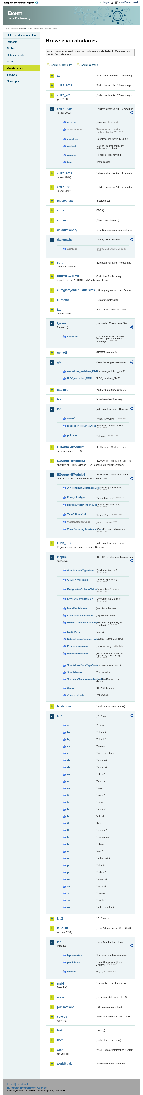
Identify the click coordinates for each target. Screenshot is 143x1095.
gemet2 (62, 352)
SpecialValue (74, 672)
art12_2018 (64, 95)
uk (68, 907)
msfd (60, 983)
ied (59, 409)
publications (65, 1007)
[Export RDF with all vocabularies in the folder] (131, 113)
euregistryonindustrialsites (76, 290)
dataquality (65, 239)
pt (68, 872)
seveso (62, 1016)
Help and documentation (21, 35)
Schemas (12, 61)
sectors (71, 971)
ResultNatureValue (77, 653)
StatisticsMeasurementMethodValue (81, 679)
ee (68, 774)
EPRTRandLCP (68, 276)
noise (61, 997)
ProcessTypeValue (77, 646)
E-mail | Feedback (17, 1084)
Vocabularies (15, 68)
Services (12, 74)
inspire (62, 557)
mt (68, 851)
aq (59, 75)
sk (68, 900)
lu (68, 837)
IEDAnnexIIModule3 (71, 460)
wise (60, 1050)
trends (70, 162)
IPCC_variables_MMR (79, 378)
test (59, 1030)
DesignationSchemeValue (81, 589)
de (68, 760)
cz (68, 753)
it (68, 823)
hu (68, 809)
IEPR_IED (64, 543)
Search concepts (89, 65)
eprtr (60, 262)
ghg (60, 362)
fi (68, 795)
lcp (59, 942)
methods (72, 146)
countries (72, 139)
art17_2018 (64, 187)
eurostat (63, 300)
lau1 (60, 716)
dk (68, 767)
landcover (64, 706)
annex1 (71, 418)
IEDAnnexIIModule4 (71, 474)
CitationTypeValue (77, 579)
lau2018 (62, 928)
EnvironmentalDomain (80, 598)
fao (59, 309)
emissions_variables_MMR (81, 371)
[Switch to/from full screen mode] (117, 2)
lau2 (60, 918)
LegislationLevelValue (80, 615)
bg (68, 739)
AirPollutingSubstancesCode (81, 487)
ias (59, 399)
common (63, 220)
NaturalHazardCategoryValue (81, 639)
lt (68, 830)
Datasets (12, 41)
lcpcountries (74, 955)
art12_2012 (64, 85)
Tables (11, 48)
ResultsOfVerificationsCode (81, 504)
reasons (71, 155)
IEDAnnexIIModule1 (71, 447)
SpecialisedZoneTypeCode (81, 665)
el (68, 781)
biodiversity (65, 200)
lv (68, 844)
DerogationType (76, 497)
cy (68, 746)
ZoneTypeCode (75, 695)
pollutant (72, 435)
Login (106, 2)
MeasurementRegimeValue (81, 622)
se (68, 886)
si (68, 893)
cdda (60, 210)
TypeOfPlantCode (77, 514)
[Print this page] (113, 2)
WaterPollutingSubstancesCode (81, 529)
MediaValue (73, 632)
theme (70, 688)
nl (68, 858)
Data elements (15, 54)
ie (68, 816)
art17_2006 (64, 108)
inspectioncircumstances (81, 425)
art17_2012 (64, 173)
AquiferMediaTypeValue (80, 570)
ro (68, 879)
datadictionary (67, 230)
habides (62, 389)
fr (68, 802)
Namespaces (14, 81)
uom (60, 1040)
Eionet (22, 28)
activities (72, 122)
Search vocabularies (61, 65)
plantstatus (73, 962)
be (68, 732)
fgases (61, 323)
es (68, 788)
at (68, 725)
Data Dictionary (35, 28)
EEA (22, 2)
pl (68, 865)
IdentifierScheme (77, 608)
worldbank (64, 1063)
